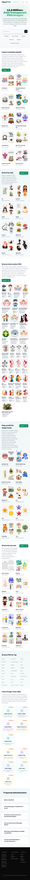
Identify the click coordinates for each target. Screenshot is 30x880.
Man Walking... (14, 343)
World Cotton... (14, 341)
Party (17, 591)
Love (12, 679)
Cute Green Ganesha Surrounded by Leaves (5, 340)
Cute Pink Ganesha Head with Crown (6, 309)
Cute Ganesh (22, 341)
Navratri (17, 399)
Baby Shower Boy (14, 312)
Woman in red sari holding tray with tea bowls (18, 385)
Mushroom (11, 39)
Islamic (3, 664)
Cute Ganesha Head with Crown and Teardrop (23, 339)
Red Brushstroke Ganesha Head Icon (18, 370)
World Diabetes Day (20, 464)
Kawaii (17, 216)
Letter (3, 679)
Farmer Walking (5, 357)
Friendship (4, 536)
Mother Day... (5, 326)
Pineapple (22, 667)
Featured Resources (4, 862)
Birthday (18, 573)
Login (12, 854)
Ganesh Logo (12, 357)
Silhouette (18, 253)
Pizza (12, 682)
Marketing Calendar (4, 865)
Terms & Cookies (22, 859)
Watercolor (18, 235)
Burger (21, 659)
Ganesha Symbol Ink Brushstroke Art (4, 370)
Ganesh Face (16, 295)
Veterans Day (5, 464)
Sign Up (13, 856)
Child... (3, 327)
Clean (6, 2)
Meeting (22, 679)
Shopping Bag (14, 670)
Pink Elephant (22, 312)
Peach (3, 667)
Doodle (3, 253)
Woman (21, 685)
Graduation (4, 609)
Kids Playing (19, 482)
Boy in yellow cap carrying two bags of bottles (25, 294)
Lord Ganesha (5, 341)
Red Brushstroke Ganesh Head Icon (4, 385)
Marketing (18, 627)
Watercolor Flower (15, 685)
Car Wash (4, 662)
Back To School (19, 609)
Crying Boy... (9, 296)
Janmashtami (5, 145)
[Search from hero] (25, 31)
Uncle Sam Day (19, 163)
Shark (3, 670)
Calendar (22, 673)
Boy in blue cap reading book (4, 294)
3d (2, 198)
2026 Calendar (5, 573)
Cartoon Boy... (4, 296)
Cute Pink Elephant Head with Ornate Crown (23, 309)
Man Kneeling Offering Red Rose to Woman (24, 324)
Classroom (18, 645)
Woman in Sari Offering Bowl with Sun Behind (11, 385)
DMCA (22, 856)
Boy (24, 297)
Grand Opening (23, 676)
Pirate (3, 682)
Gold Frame (13, 676)
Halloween (6, 36)
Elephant (16, 297)
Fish (2, 676)
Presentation (5, 627)
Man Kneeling (22, 327)
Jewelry (12, 664)
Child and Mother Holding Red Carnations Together (5, 325)
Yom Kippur (4, 88)
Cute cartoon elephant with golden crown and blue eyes (18, 294)
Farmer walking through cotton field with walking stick (5, 355)
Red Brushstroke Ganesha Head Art (11, 370)
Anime (3, 216)
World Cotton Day (6, 482)
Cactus (3, 673)
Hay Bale (19, 39)
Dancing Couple (17, 402)
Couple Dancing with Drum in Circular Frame (18, 399)
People (12, 667)
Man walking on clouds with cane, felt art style (14, 339)
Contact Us (23, 862)
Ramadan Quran (5, 414)
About (22, 854)
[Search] (23, 2)
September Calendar (14, 43)
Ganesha (4, 312)
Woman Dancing (25, 402)
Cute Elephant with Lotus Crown (14, 324)
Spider (21, 670)
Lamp (21, 664)
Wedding (4, 591)
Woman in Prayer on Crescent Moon (4, 399)
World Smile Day (5, 107)
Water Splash (4, 685)
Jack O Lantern (15, 36)
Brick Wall (13, 659)
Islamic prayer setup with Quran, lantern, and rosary (7, 412)
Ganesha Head (23, 343)
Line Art (4, 235)
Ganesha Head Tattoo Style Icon (19, 354)
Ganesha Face (5, 310)
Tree (17, 536)
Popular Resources (4, 858)
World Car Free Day (20, 107)
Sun (3, 518)
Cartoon (18, 198)
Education (4, 645)
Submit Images (14, 858)
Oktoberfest (5, 125)
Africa (3, 659)
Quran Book (4, 415)
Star (17, 518)
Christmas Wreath (14, 662)
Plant (21, 682)
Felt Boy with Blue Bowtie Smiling (15, 309)
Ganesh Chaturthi (6, 163)
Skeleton (24, 36)
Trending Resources (4, 855)
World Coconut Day (20, 145)
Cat (17, 500)
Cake (12, 673)
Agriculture (4, 500)
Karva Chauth (10, 387)
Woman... (17, 387)
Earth (21, 662)
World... (24, 295)
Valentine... (22, 326)
